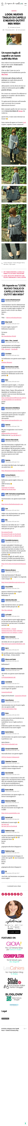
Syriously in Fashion (7, 487)
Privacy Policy (6, 1018)
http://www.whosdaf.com (9, 744)
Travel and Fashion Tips (9, 709)
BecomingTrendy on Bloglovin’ (11, 536)
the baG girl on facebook (9, 826)
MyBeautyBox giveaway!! (9, 433)
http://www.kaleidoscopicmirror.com (13, 582)
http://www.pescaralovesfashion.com (13, 644)
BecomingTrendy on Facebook (11, 534)
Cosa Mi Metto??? (15, 435)
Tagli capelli (12, 264)
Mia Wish (4, 74)
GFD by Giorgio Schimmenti (10, 757)
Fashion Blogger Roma (19, 262)
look (24, 122)
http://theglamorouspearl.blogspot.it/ (13, 471)
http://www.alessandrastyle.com (11, 420)
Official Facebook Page (8, 489)
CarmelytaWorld (6, 692)
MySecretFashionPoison (14, 318)
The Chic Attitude (6, 610)
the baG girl (5, 824)
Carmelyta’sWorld (20, 696)
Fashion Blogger (8, 262)
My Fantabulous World (8, 336)
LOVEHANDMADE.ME (8, 677)
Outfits (14, 10)
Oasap (20, 111)
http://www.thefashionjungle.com (12, 504)
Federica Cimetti (15, 27)
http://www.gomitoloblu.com (10, 813)
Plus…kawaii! (5, 349)
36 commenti (21, 30)
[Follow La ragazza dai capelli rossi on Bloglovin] (14, 1005)
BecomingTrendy (7, 532)
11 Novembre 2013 (9, 30)
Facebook (14, 349)
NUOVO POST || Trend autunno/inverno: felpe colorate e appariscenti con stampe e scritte (12, 630)
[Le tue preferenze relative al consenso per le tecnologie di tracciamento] (25, 1123)
